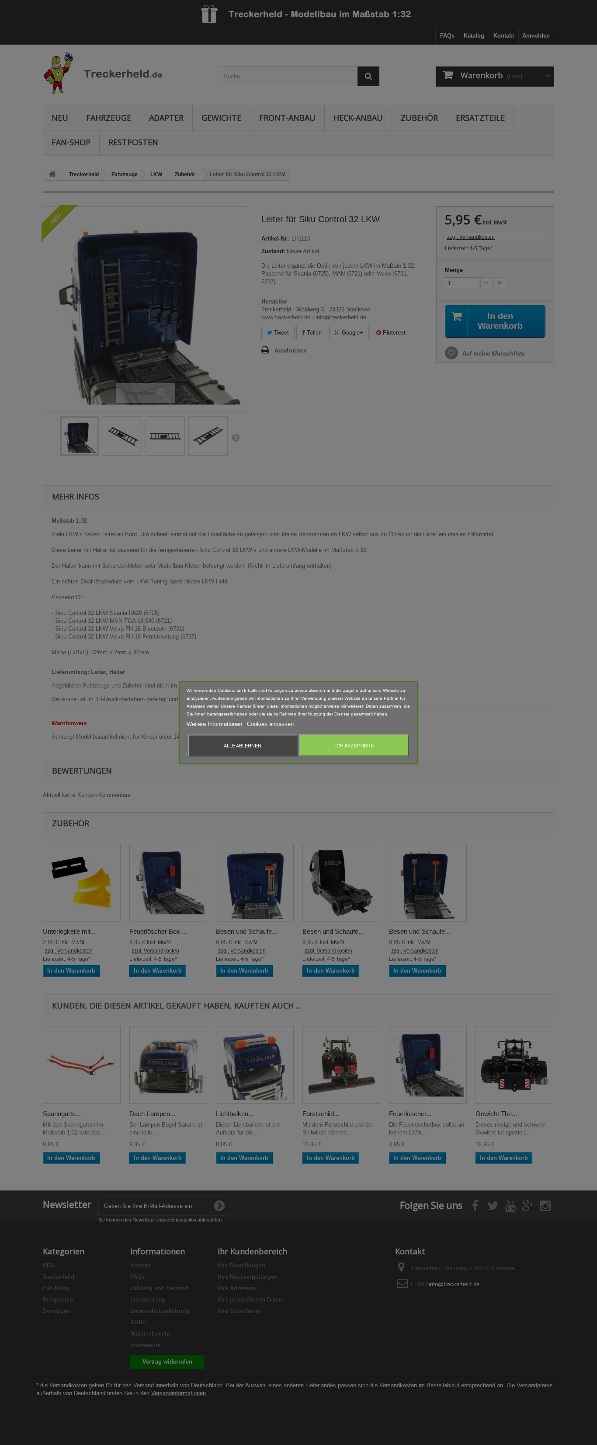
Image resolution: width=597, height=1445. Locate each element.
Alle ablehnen (242, 745)
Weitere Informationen (215, 724)
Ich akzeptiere (354, 745)
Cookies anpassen (270, 724)
